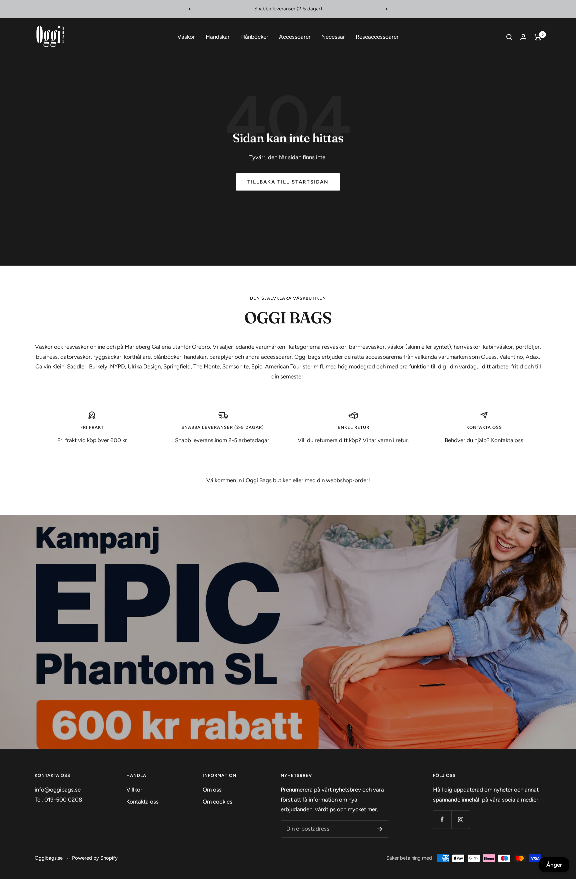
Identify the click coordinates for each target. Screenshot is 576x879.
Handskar (218, 36)
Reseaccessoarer (377, 36)
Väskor (186, 36)
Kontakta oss (142, 801)
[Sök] (509, 37)
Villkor (134, 789)
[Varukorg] (537, 37)
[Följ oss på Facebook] (442, 819)
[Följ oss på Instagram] (460, 819)
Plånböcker (254, 36)
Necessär (333, 36)
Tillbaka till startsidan (288, 182)
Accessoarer (295, 36)
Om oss (212, 789)
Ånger (554, 864)
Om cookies (217, 801)
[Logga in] (523, 37)
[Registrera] (379, 829)
